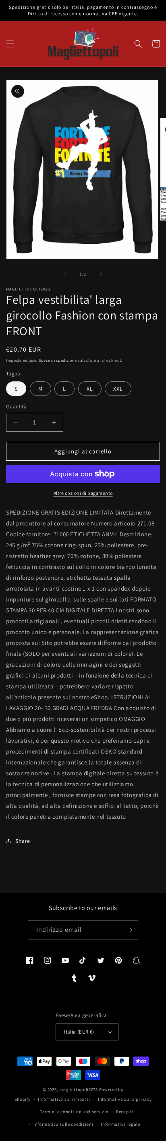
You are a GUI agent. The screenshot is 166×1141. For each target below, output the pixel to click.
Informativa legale (120, 1124)
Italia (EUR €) (79, 1031)
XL (90, 388)
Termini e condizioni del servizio (74, 1111)
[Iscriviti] (129, 930)
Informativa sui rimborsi (64, 1099)
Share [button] (22, 840)
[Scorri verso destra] (101, 274)
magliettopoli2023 (78, 1089)
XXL (118, 388)
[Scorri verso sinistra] (65, 274)
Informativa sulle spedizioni (63, 1124)
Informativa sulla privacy (125, 1099)
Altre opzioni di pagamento (83, 493)
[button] (10, 44)
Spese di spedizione (58, 360)
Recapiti (125, 1111)
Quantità (16, 406)
